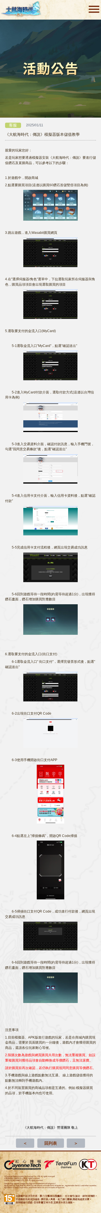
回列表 (50, 1143)
